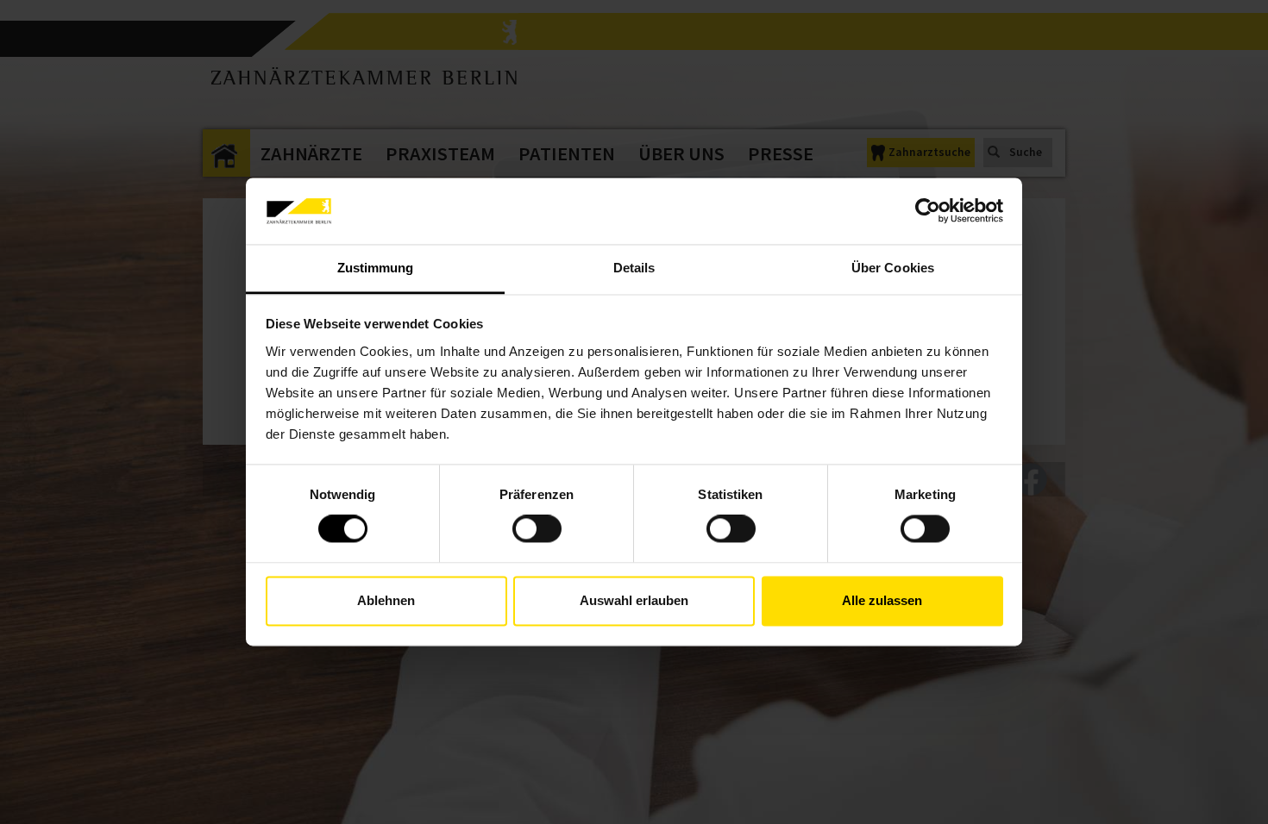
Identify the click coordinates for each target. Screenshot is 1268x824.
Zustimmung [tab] (375, 267)
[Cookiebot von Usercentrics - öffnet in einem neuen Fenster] (927, 211)
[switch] (537, 529)
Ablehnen (386, 600)
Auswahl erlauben (634, 600)
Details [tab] (634, 267)
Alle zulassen (882, 600)
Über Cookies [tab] (892, 267)
